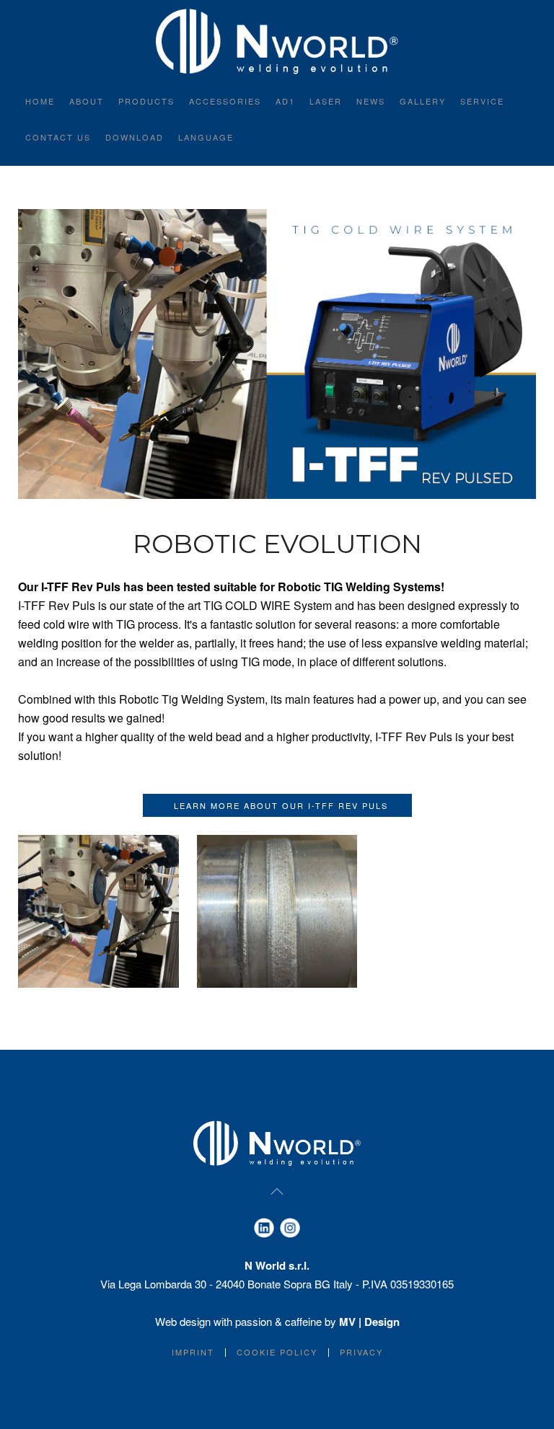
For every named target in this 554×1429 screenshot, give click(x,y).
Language (206, 137)
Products (146, 101)
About (86, 101)
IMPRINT (193, 1352)
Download (134, 137)
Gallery (423, 101)
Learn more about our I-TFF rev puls (277, 805)
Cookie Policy (277, 1352)
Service (482, 101)
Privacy (361, 1352)
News (370, 101)
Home (40, 101)
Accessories (225, 101)
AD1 (285, 101)
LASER (325, 101)
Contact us (58, 137)
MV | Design (369, 1322)
